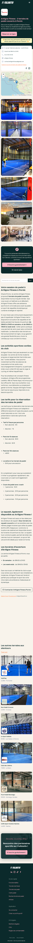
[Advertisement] (16, 616)
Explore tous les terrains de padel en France (14, 64)
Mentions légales (14, 924)
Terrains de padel (14, 889)
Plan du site (12, 937)
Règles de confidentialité (16, 931)
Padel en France (4, 596)
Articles (11, 899)
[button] (29, 2)
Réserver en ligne (9, 34)
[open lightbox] (16, 110)
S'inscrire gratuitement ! (17, 265)
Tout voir (4, 652)
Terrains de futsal (14, 886)
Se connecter (13, 910)
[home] (7, 2)
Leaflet (15, 95)
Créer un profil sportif (15, 913)
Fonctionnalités (13, 883)
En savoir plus (17, 270)
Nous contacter (20, 937)
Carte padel (12, 893)
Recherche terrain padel (16, 896)
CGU (10, 927)
